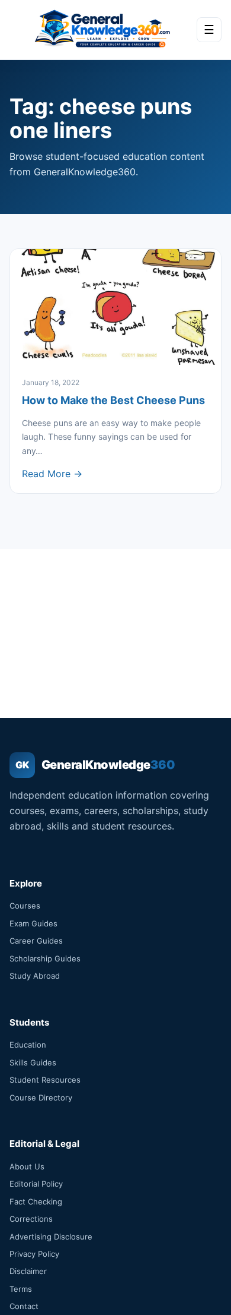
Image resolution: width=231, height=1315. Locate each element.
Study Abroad (34, 975)
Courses (24, 905)
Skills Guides (32, 1062)
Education (27, 1044)
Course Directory (40, 1097)
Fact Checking (35, 1201)
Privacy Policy (34, 1254)
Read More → (52, 474)
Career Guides (36, 940)
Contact (23, 1306)
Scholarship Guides (45, 958)
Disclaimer (28, 1271)
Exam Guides (33, 923)
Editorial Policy (36, 1183)
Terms (20, 1289)
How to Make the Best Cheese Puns (113, 400)
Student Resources (45, 1079)
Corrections (31, 1218)
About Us (26, 1166)
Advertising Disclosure (50, 1236)
